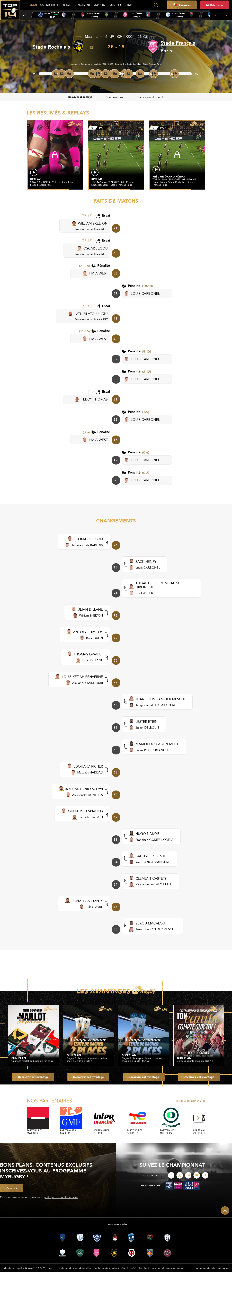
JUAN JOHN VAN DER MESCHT (161, 699)
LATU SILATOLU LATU (91, 314)
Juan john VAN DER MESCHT (156, 929)
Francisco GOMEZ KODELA (155, 839)
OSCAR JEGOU (95, 248)
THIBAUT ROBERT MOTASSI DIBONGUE (157, 585)
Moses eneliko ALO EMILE (154, 884)
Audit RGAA (128, 1268)
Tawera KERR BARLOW (87, 545)
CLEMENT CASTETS (151, 878)
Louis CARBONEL (148, 567)
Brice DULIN (94, 638)
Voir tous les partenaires (190, 1100)
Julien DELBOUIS (147, 727)
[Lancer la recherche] (155, 5)
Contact (144, 1268)
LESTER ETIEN (147, 721)
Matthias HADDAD (90, 772)
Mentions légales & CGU (18, 1268)
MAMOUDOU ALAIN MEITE (157, 744)
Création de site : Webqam (212, 1267)
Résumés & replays (80, 97)
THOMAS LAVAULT (88, 654)
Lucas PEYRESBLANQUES (153, 750)
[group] (52, 15)
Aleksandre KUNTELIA (87, 795)
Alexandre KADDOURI (87, 682)
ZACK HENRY (146, 561)
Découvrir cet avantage (33, 1077)
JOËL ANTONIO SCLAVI (84, 789)
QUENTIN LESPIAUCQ (85, 811)
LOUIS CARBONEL (145, 293)
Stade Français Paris (177, 46)
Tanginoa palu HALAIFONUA (155, 705)
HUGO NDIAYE (147, 833)
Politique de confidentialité (74, 1268)
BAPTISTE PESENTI (150, 856)
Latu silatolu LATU (91, 817)
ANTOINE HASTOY (88, 632)
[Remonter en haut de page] (225, 1210)
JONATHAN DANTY (87, 901)
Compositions (114, 97)
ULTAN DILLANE (90, 609)
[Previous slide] (215, 15)
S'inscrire (11, 1188)
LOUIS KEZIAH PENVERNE (82, 677)
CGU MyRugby (45, 1268)
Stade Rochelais (51, 47)
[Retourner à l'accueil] (10, 12)
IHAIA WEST (98, 273)
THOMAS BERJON (88, 539)
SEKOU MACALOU (150, 923)
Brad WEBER (144, 593)
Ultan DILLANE (92, 660)
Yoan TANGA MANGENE (153, 862)
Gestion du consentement (168, 1267)
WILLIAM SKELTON (93, 223)
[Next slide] (226, 15)
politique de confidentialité (61, 1197)
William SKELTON (91, 615)
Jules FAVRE (94, 907)
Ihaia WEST (101, 229)
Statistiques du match (150, 97)
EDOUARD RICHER (88, 766)
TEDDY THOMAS (94, 399)
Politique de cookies (106, 1268)
